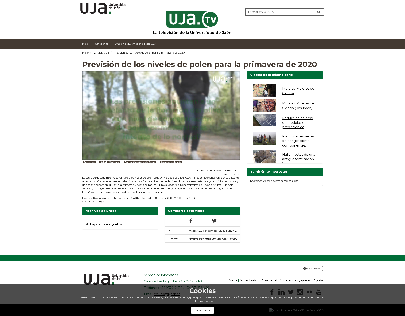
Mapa (233, 280)
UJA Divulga (101, 52)
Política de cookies (202, 301)
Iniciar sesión (313, 268)
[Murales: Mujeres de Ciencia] (264, 90)
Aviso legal (269, 280)
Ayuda (318, 280)
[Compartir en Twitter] (214, 220)
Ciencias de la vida (171, 162)
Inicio (85, 43)
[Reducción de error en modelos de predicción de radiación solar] (264, 120)
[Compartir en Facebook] (190, 220)
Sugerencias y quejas (295, 280)
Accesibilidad (249, 280)
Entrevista (89, 162)
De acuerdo (202, 310)
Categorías (101, 43)
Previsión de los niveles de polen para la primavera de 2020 (149, 52)
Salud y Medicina (109, 162)
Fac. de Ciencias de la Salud (140, 162)
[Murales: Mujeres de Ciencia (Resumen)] (264, 105)
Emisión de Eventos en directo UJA (135, 43)
